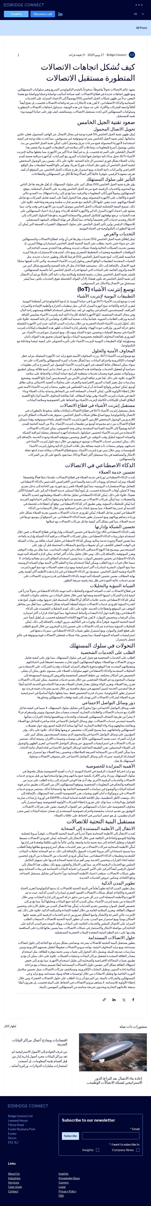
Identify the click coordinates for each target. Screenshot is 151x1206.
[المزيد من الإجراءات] (18, 54)
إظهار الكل (10, 1026)
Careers (64, 1182)
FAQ (61, 1195)
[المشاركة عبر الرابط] (104, 1000)
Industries (14, 1178)
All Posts (141, 27)
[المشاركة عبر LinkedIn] (114, 1000)
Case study (15, 1187)
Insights (63, 1173)
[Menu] (139, 5)
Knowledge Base (69, 1178)
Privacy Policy (67, 1191)
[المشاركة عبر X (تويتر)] (123, 1000)
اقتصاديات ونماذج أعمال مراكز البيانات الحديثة (39, 1042)
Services (13, 1182)
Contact (13, 1191)
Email (134, 1129)
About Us (14, 1173)
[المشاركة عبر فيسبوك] (133, 1000)
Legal (62, 1187)
